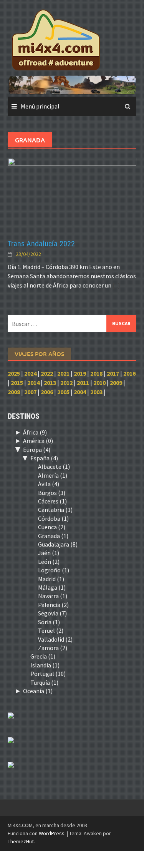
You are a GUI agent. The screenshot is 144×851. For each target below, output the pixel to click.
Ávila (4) (48, 484)
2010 (99, 382)
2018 (96, 373)
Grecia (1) (42, 656)
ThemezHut (21, 841)
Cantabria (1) (55, 509)
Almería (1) (52, 475)
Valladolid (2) (55, 639)
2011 (83, 382)
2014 (33, 382)
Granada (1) (53, 536)
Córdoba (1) (53, 518)
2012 (66, 382)
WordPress (52, 833)
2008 (14, 392)
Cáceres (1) (52, 501)
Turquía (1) (44, 682)
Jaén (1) (48, 553)
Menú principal (40, 106)
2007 (30, 392)
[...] (116, 285)
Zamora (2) (52, 648)
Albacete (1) (54, 466)
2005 (63, 392)
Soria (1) (49, 622)
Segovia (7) (52, 613)
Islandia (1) (45, 665)
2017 (113, 373)
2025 (14, 373)
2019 (80, 373)
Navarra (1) (52, 596)
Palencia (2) (53, 605)
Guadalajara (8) (58, 544)
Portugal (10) (48, 673)
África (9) (35, 432)
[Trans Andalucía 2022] (72, 193)
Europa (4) (36, 449)
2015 (17, 382)
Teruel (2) (50, 630)
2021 (63, 373)
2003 (96, 392)
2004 (80, 392)
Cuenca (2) (51, 527)
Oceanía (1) (38, 691)
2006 (47, 392)
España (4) (44, 458)
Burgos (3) (51, 493)
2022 (47, 373)
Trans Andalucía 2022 (41, 243)
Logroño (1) (53, 570)
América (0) (38, 441)
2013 (50, 382)
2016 (129, 373)
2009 (116, 382)
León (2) (49, 561)
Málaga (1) (52, 587)
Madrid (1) (51, 579)
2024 (30, 373)
